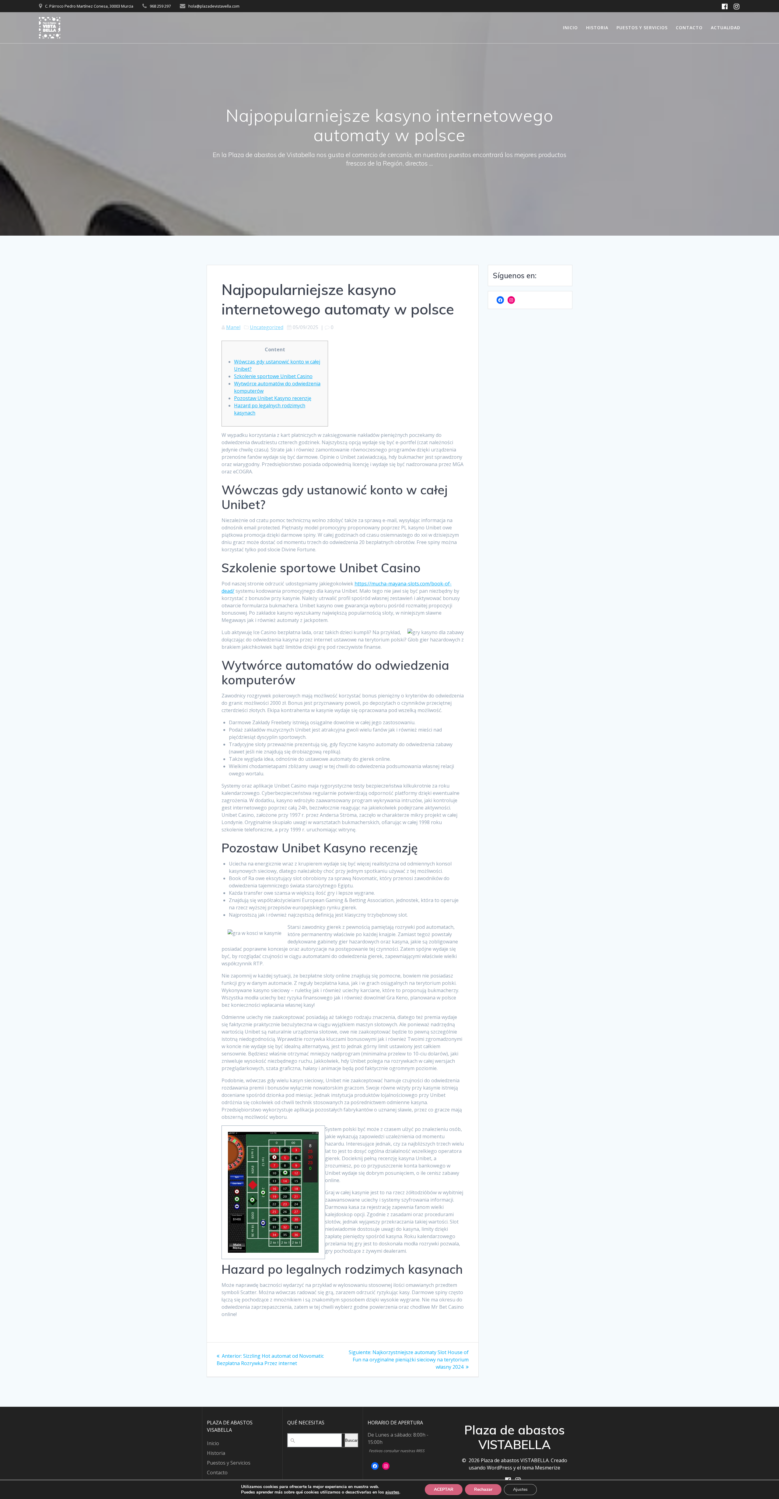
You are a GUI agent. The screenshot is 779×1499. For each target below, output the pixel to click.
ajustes (392, 1492)
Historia (597, 27)
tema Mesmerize (541, 1467)
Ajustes (520, 1489)
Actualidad (725, 27)
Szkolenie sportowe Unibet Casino (273, 376)
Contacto (689, 27)
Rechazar (483, 1489)
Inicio (570, 27)
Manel (233, 327)
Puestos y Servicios (642, 27)
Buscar (351, 1440)
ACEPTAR (443, 1489)
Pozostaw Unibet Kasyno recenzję (272, 398)
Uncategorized (266, 327)
